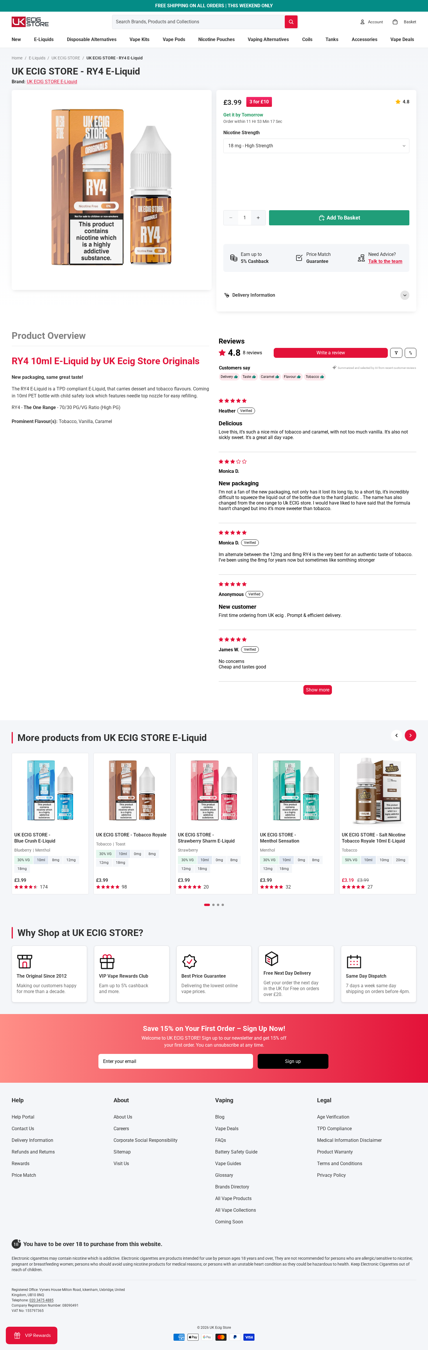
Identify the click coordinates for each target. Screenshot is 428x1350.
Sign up (293, 1061)
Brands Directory (232, 1187)
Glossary (224, 1175)
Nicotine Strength (241, 132)
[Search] (291, 21)
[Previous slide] (396, 735)
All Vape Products (233, 1198)
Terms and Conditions (339, 1163)
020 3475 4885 (41, 1300)
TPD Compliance (334, 1128)
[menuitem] (16, 39)
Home (17, 58)
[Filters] (396, 353)
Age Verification (333, 1117)
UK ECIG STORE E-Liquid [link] (52, 81)
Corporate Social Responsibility (146, 1140)
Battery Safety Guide (236, 1152)
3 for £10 (259, 102)
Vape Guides (228, 1163)
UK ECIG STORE (66, 58)
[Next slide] (410, 735)
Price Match (24, 1175)
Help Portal (23, 1117)
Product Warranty (335, 1152)
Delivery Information (32, 1140)
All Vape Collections (235, 1210)
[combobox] (191, 22)
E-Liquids (37, 58)
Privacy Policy (331, 1175)
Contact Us (23, 1128)
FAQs (220, 1140)
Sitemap (122, 1152)
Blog (219, 1117)
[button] (399, 102)
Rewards (20, 1163)
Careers (121, 1128)
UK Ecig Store (220, 1328)
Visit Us (121, 1163)
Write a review (330, 352)
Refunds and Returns (33, 1152)
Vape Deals (226, 1128)
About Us (123, 1117)
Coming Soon (229, 1222)
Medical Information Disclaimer (349, 1140)
